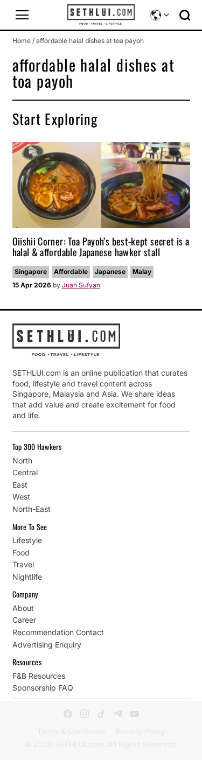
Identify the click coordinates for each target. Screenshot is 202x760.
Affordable (71, 272)
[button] (22, 15)
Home (21, 41)
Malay (142, 272)
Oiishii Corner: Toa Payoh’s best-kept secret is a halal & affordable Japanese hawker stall (101, 246)
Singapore (31, 272)
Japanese (110, 272)
